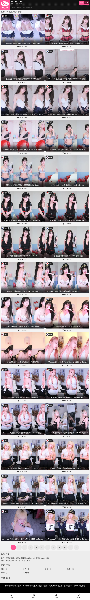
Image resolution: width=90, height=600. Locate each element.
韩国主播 (4, 569)
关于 (20, 4)
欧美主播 (70, 569)
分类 (16, 4)
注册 (86, 2)
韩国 (6, 16)
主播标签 (26, 573)
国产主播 (26, 569)
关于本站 (4, 573)
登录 (81, 2)
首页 (12, 4)
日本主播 (48, 569)
